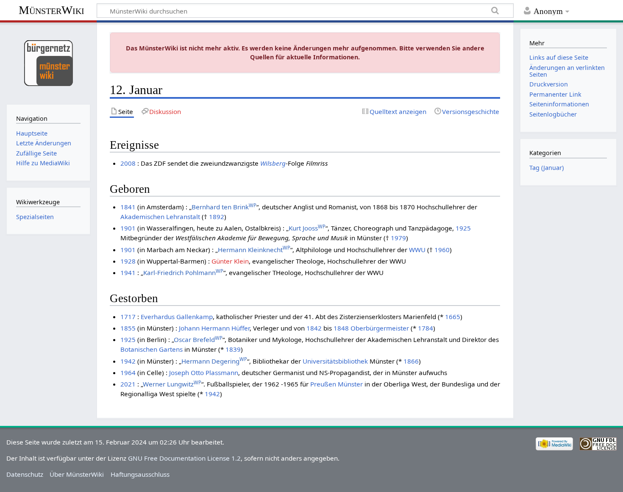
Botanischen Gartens (151, 349)
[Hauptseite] (48, 62)
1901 (128, 228)
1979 (398, 237)
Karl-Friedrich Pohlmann (183, 272)
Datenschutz (24, 474)
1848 (341, 328)
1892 (216, 216)
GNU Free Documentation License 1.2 (184, 458)
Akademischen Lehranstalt (160, 216)
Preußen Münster (336, 384)
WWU (417, 249)
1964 (128, 372)
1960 (442, 249)
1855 (128, 328)
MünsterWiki (51, 10)
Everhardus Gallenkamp (177, 316)
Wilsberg (273, 163)
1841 (128, 207)
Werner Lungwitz (172, 384)
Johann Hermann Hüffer (214, 328)
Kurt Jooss (307, 228)
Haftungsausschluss (140, 474)
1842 (314, 328)
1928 (128, 261)
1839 (233, 349)
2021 (128, 384)
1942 (128, 361)
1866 (411, 361)
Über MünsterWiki (77, 474)
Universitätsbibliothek (335, 361)
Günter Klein (230, 261)
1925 (463, 228)
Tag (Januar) (546, 168)
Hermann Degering (214, 361)
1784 (425, 328)
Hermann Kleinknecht (254, 249)
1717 (128, 316)
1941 (128, 272)
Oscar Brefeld (198, 339)
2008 (128, 163)
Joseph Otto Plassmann (203, 372)
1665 (452, 316)
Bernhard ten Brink (224, 207)
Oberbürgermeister (379, 328)
